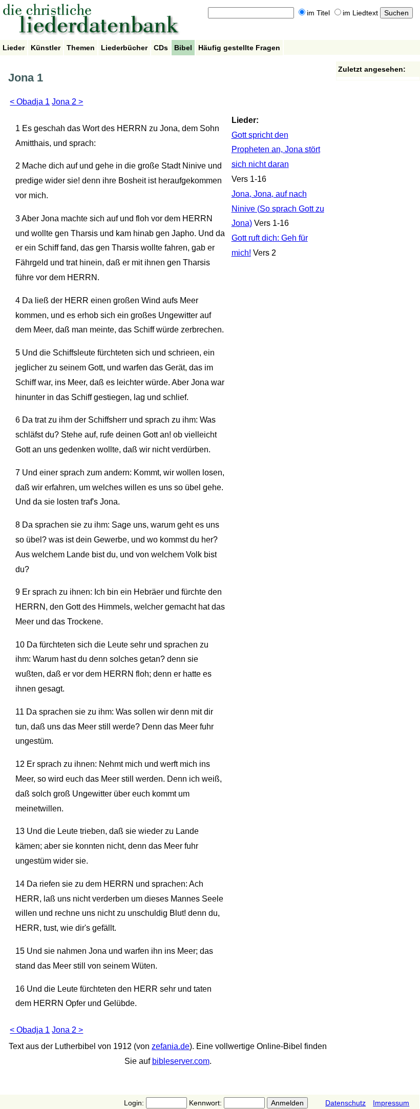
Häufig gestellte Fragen (239, 48)
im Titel (318, 13)
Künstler (45, 48)
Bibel (183, 48)
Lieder (14, 48)
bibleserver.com (180, 1061)
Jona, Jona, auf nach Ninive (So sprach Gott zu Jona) (278, 209)
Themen (81, 48)
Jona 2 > (67, 101)
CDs (161, 48)
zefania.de (171, 1046)
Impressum (391, 1103)
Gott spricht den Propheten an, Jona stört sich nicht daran (276, 150)
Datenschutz (345, 1103)
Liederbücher (124, 48)
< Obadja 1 (30, 101)
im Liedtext (360, 13)
